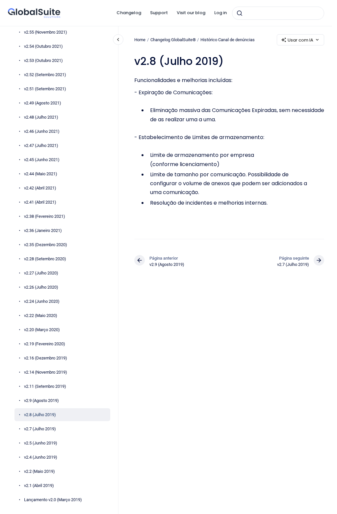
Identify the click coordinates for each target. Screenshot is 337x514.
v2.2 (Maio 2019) (39, 471)
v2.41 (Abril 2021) (40, 202)
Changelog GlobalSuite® (173, 39)
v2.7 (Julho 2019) (40, 428)
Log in (220, 13)
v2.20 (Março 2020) (42, 329)
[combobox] (278, 13)
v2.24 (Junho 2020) (42, 301)
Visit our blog (191, 13)
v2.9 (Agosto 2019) (41, 400)
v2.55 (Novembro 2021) (45, 32)
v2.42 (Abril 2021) (40, 188)
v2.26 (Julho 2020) (41, 287)
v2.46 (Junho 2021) (42, 131)
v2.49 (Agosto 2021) (42, 102)
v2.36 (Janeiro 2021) (43, 230)
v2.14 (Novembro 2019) (45, 372)
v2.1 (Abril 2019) (39, 485)
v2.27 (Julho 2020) (41, 273)
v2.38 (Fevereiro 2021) (44, 216)
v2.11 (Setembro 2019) (45, 386)
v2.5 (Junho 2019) (40, 443)
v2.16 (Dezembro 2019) (45, 358)
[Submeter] (239, 13)
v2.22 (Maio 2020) (40, 315)
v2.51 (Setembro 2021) (45, 88)
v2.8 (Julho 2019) (40, 414)
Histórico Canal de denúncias (227, 39)
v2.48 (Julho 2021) (41, 117)
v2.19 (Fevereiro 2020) (44, 343)
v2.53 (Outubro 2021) (43, 60)
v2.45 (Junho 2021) (42, 159)
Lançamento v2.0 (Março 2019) (53, 499)
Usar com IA (300, 40)
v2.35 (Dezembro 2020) (45, 244)
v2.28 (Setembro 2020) (45, 258)
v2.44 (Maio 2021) (40, 173)
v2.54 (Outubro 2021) (43, 46)
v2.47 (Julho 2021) (41, 145)
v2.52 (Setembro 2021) (45, 74)
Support (159, 13)
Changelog (129, 13)
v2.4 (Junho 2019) (40, 457)
